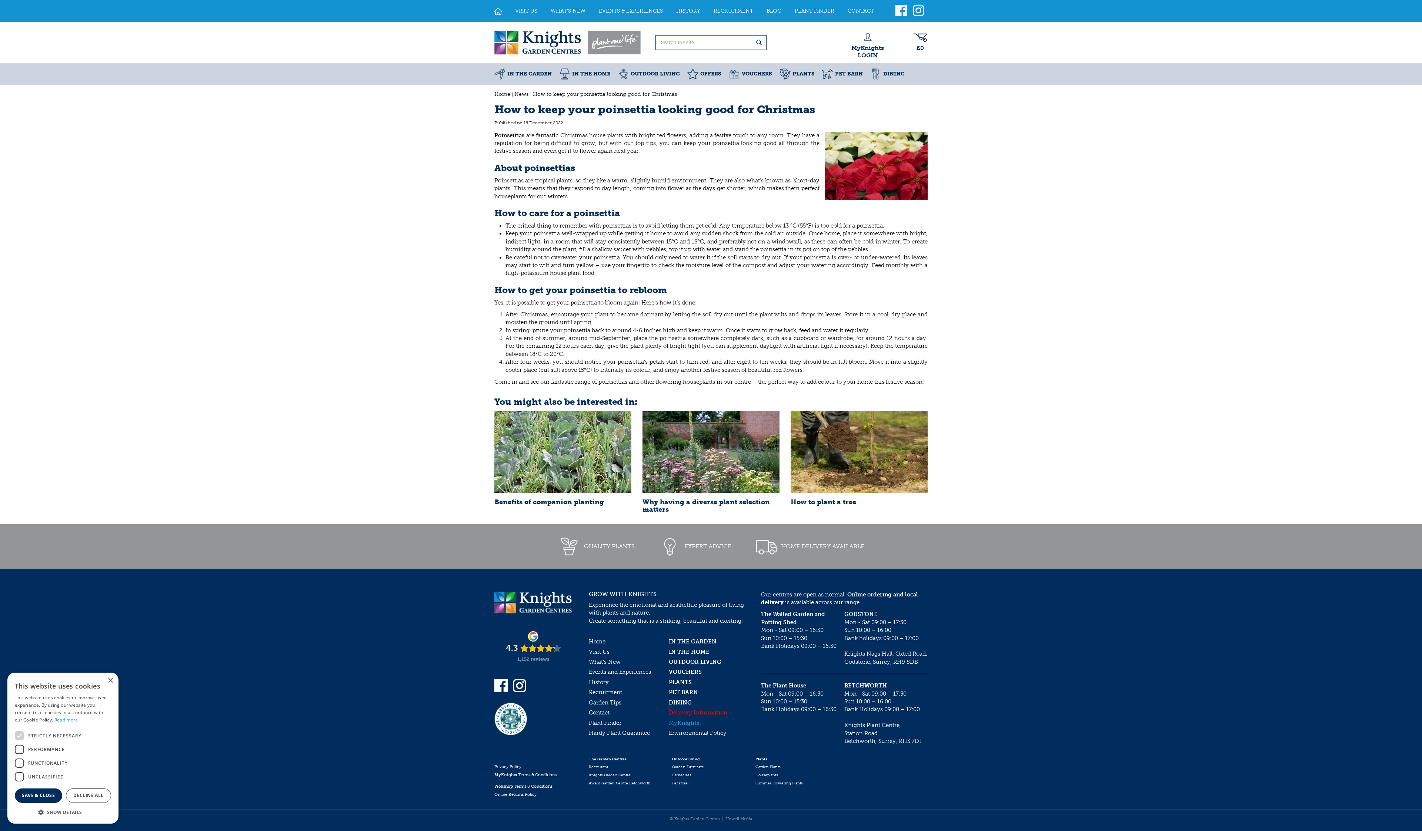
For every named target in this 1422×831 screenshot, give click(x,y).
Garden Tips (605, 702)
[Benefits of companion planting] (562, 452)
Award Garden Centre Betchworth (620, 783)
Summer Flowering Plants (779, 783)
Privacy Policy (507, 766)
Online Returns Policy (515, 794)
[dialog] (62, 748)
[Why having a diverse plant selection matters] (711, 452)
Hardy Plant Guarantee (619, 733)
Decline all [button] (88, 795)
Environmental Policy (698, 733)
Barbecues (681, 775)
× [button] (110, 680)
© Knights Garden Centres (695, 819)
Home (597, 641)
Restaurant (598, 767)
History (599, 682)
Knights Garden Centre (610, 775)
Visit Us (599, 652)
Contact (599, 712)
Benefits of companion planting (549, 502)
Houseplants (766, 775)
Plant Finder (605, 723)
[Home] (498, 11)
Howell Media (738, 819)
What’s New (605, 662)
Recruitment (605, 692)
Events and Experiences (620, 672)
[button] (63, 812)
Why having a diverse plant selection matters (706, 506)
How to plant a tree (823, 502)
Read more (66, 720)
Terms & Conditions (525, 775)
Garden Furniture (688, 767)
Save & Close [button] (38, 795)
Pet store (680, 783)
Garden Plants (768, 767)
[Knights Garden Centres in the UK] (568, 42)
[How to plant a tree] (859, 452)
